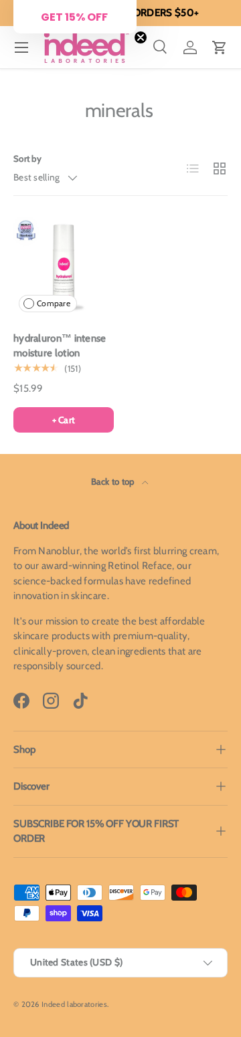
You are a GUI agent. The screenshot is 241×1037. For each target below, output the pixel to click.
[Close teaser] (140, 37)
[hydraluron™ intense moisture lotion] (63, 267)
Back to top (114, 481)
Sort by (27, 158)
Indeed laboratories (74, 1004)
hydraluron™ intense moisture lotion (59, 346)
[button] (219, 47)
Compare (53, 303)
